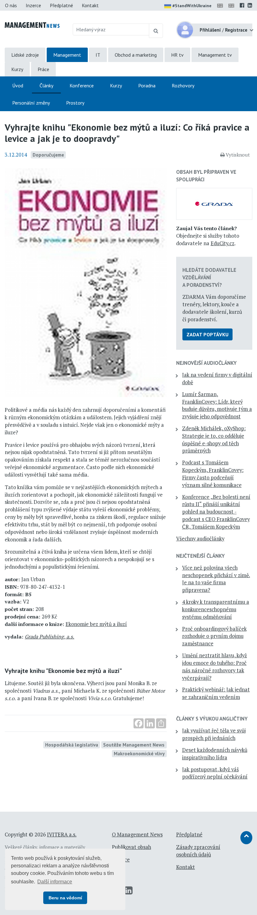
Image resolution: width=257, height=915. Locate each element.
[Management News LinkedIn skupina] (250, 5)
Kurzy (17, 69)
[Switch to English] (221, 5)
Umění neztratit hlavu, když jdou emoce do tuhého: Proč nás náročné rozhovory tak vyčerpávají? (214, 666)
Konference (82, 85)
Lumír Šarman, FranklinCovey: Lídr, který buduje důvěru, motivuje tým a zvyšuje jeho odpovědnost (217, 405)
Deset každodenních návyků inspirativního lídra (214, 754)
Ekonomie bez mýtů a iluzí (96, 624)
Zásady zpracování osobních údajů (198, 851)
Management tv (215, 55)
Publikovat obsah (131, 847)
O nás (11, 5)
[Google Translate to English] (232, 5)
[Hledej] (156, 30)
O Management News (137, 834)
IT (98, 55)
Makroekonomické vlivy (139, 753)
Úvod (17, 85)
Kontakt (90, 5)
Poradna (146, 85)
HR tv (177, 55)
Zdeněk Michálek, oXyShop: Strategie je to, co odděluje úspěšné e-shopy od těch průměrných (214, 439)
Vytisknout (238, 155)
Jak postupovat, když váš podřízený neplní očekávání (215, 773)
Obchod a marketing (136, 55)
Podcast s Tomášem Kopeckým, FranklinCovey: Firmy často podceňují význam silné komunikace (213, 473)
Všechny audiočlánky (200, 538)
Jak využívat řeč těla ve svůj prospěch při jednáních (214, 734)
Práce (43, 69)
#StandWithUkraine (192, 5)
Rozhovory (183, 85)
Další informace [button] (54, 881)
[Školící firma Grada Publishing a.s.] (214, 203)
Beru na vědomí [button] (65, 897)
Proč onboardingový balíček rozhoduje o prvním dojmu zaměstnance (214, 636)
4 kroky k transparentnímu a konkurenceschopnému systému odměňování (215, 609)
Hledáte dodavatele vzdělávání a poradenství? (209, 277)
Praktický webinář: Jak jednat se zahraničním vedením (216, 693)
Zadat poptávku (207, 334)
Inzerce (33, 5)
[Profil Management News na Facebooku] (242, 5)
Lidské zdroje (25, 55)
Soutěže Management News (134, 745)
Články (46, 85)
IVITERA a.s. (61, 834)
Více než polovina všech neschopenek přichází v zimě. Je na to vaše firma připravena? (216, 578)
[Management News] (32, 24)
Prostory (75, 103)
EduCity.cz (222, 243)
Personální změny (31, 103)
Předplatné (61, 5)
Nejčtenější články (200, 555)
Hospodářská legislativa (71, 745)
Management (67, 55)
